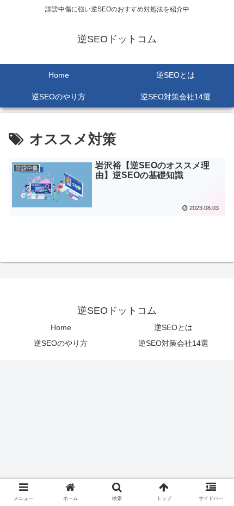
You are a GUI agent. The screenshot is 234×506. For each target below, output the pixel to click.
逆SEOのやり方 (61, 343)
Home (61, 327)
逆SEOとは (173, 327)
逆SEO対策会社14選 (173, 343)
